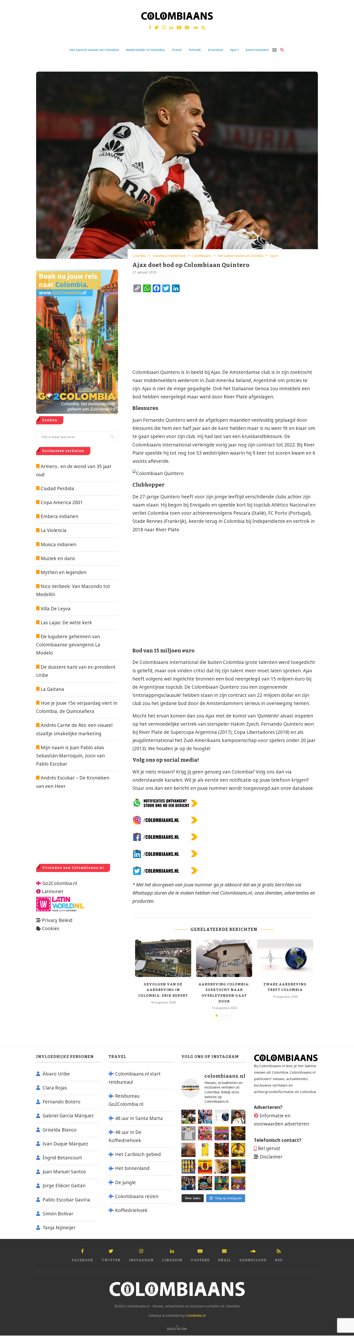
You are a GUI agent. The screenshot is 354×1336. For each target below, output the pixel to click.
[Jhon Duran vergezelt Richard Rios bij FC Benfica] (205, 1133)
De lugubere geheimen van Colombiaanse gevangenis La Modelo (68, 644)
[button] (344, 7)
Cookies (50, 928)
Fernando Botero (61, 1102)
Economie (215, 50)
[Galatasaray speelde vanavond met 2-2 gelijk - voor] (188, 1117)
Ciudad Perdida (57, 488)
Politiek (195, 50)
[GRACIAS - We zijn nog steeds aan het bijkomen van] (205, 1183)
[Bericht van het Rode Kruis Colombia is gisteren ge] (205, 1117)
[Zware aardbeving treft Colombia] (285, 958)
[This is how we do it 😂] (222, 1150)
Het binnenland (132, 1168)
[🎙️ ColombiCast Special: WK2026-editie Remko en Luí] (205, 1166)
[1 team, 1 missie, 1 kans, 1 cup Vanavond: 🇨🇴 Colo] (188, 1150)
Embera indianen (59, 516)
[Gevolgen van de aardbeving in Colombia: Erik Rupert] (163, 958)
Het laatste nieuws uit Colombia (94, 50)
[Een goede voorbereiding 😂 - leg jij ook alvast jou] (222, 1166)
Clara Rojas (55, 1088)
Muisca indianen (58, 544)
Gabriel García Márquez (68, 1116)
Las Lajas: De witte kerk (66, 622)
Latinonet (52, 891)
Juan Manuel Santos (64, 1172)
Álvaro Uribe (56, 1074)
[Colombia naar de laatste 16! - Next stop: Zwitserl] (238, 1150)
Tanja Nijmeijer (59, 1228)
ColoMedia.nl (196, 1315)
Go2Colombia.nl (59, 883)
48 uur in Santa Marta (139, 1118)
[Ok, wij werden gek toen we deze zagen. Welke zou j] (205, 1150)
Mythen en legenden (63, 572)
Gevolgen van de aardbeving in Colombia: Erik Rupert (163, 990)
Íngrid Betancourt (62, 1158)
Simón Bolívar (58, 1214)
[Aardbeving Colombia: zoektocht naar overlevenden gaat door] (224, 958)
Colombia (139, 256)
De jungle (125, 1182)
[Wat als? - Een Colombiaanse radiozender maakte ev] (188, 1183)
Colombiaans (201, 256)
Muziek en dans (58, 558)
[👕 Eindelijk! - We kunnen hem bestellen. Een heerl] (188, 1133)
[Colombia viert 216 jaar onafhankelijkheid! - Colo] (222, 1133)
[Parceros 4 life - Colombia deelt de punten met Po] (222, 1183)
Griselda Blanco (60, 1130)
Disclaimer (271, 1157)
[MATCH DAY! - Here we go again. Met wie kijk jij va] (238, 1166)
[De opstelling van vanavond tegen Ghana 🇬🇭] (188, 1166)
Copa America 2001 (62, 502)
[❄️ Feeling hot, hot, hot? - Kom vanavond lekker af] (238, 1183)
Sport (234, 50)
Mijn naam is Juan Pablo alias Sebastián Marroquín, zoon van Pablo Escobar (70, 755)
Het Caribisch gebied (138, 1154)
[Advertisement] (172, 330)
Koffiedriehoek (131, 1210)
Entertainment (257, 50)
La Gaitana (51, 689)
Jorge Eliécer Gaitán (64, 1185)
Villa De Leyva (56, 609)
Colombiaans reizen (136, 1196)
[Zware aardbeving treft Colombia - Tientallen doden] (222, 1117)
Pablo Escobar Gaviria (66, 1200)
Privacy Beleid (57, 920)
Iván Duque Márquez (65, 1144)
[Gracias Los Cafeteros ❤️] (238, 1133)
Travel (177, 50)
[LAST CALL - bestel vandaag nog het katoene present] (238, 1117)
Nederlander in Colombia (145, 50)
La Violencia (53, 530)
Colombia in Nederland (169, 256)
